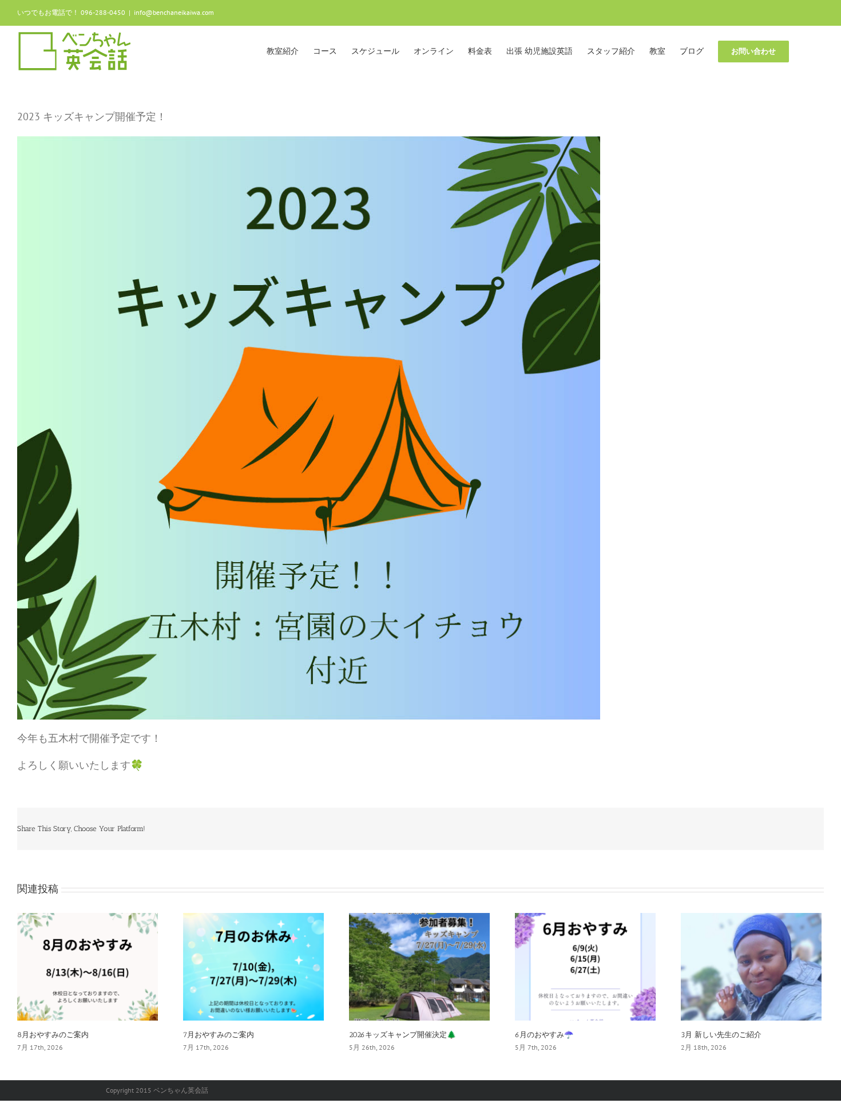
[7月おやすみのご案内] (253, 965)
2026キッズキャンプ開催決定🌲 (402, 1034)
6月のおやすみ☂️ (544, 1034)
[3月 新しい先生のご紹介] (751, 965)
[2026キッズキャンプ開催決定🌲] (419, 965)
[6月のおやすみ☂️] (585, 965)
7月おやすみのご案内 (218, 1034)
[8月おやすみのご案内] (87, 965)
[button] (806, 50)
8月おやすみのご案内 (53, 1034)
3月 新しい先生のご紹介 (721, 1034)
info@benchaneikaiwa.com (174, 12)
